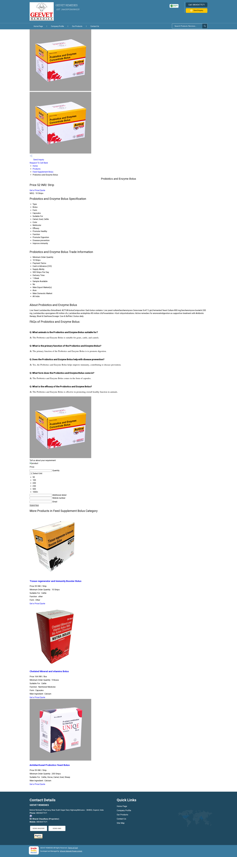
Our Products (77, 26)
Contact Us (94, 26)
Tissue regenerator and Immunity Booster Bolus (55, 581)
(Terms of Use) (73, 848)
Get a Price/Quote (37, 190)
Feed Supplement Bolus (43, 172)
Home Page (38, 26)
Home (35, 166)
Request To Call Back (39, 163)
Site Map (121, 823)
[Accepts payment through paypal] (38, 838)
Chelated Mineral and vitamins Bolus (49, 671)
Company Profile (57, 26)
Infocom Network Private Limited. (71, 851)
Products (36, 169)
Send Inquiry (198, 10)
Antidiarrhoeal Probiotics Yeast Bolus (50, 765)
